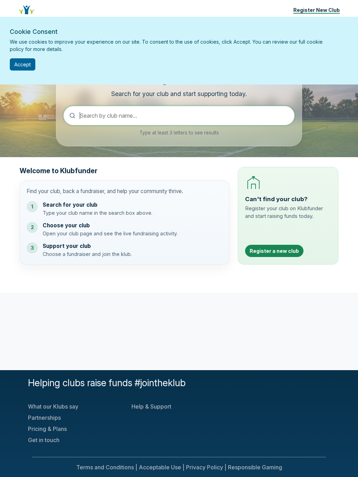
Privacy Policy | (206, 467)
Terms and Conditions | (106, 467)
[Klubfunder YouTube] (242, 386)
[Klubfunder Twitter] (236, 386)
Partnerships (44, 417)
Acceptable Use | (162, 467)
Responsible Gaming (255, 467)
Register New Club (316, 10)
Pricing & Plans (47, 428)
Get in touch (43, 439)
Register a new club (274, 251)
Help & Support (151, 406)
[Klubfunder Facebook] (239, 386)
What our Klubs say (53, 406)
